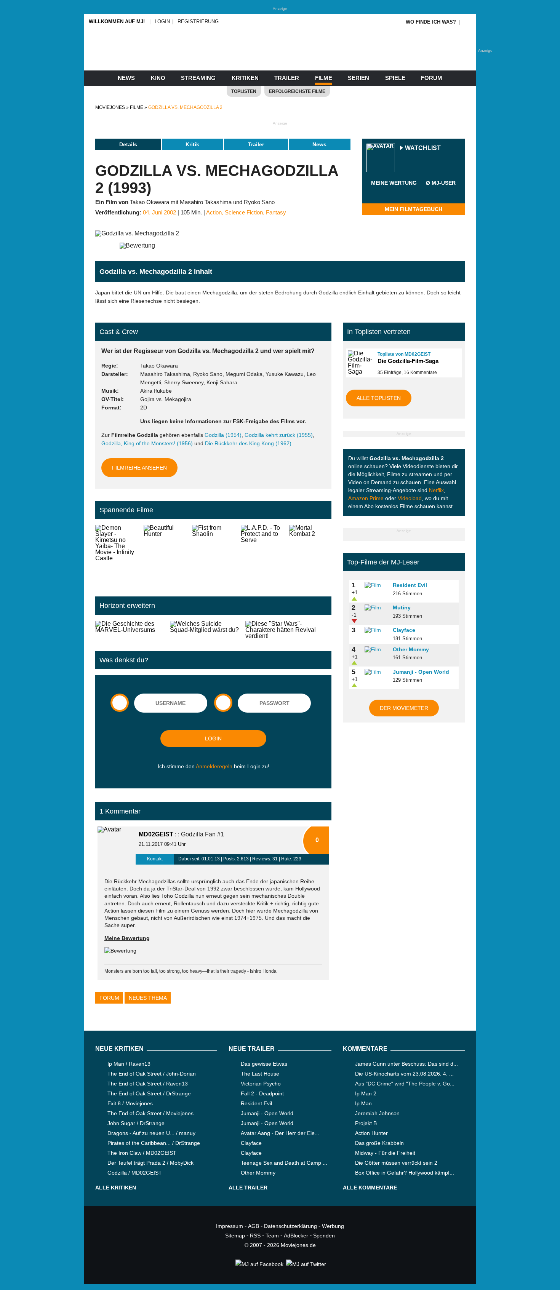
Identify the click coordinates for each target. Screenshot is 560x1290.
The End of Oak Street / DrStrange (149, 1093)
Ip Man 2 (365, 1093)
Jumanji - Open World (421, 672)
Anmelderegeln (214, 766)
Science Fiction (244, 212)
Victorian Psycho (261, 1084)
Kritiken (245, 78)
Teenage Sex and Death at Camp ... (284, 1163)
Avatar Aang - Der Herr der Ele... (280, 1133)
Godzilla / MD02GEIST (134, 1173)
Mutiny (402, 607)
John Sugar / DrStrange (136, 1123)
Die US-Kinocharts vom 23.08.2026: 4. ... (404, 1074)
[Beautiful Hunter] (165, 554)
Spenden (324, 1235)
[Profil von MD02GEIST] (117, 845)
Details (128, 144)
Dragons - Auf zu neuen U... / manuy (151, 1133)
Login (162, 21)
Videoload (410, 498)
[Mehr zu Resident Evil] (376, 585)
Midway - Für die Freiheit (385, 1153)
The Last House (260, 1074)
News (126, 78)
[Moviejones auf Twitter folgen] (305, 1264)
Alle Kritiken (115, 1187)
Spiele (395, 78)
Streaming (198, 78)
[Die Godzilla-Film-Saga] (359, 362)
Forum (431, 78)
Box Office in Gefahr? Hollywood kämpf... (404, 1173)
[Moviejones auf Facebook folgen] (258, 1264)
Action (214, 212)
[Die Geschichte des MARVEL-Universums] (129, 630)
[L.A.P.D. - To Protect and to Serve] (262, 554)
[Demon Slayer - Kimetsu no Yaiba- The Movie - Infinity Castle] (116, 554)
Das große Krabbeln (379, 1143)
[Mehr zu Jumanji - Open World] (376, 672)
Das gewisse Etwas (264, 1064)
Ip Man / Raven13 (128, 1064)
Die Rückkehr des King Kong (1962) (248, 443)
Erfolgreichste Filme (297, 91)
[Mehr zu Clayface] (376, 630)
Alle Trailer (248, 1187)
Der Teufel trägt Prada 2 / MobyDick (150, 1163)
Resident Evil (410, 585)
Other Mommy (411, 649)
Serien (358, 78)
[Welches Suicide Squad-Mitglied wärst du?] (204, 630)
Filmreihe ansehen (139, 468)
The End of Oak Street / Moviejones (150, 1113)
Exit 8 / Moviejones (130, 1103)
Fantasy (276, 212)
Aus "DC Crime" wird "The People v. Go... (404, 1084)
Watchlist (423, 148)
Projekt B (366, 1123)
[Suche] (467, 22)
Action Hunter (371, 1133)
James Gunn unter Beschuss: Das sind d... (406, 1064)
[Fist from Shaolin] (213, 554)
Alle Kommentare (370, 1187)
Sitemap (235, 1235)
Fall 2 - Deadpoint (262, 1093)
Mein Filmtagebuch (413, 209)
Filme (323, 78)
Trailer (286, 78)
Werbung (333, 1226)
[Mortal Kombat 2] (310, 554)
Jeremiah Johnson (377, 1113)
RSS (255, 1235)
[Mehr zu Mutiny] (376, 607)
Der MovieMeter (404, 708)
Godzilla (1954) (223, 435)
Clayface (404, 630)
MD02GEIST (156, 834)
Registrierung (198, 21)
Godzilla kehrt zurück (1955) (279, 435)
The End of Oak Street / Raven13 (147, 1084)
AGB (253, 1226)
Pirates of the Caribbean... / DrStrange (153, 1143)
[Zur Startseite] (280, 57)
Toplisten (243, 91)
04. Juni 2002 (159, 212)
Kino (158, 78)
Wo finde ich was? (431, 22)
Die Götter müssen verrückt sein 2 (396, 1163)
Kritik (192, 144)
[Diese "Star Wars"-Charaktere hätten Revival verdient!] (288, 630)
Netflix (436, 490)
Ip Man (363, 1103)
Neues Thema (148, 998)
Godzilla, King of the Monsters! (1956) (147, 443)
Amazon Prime (366, 498)
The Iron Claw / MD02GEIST (141, 1153)
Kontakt (155, 859)
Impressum (229, 1226)
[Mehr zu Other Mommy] (376, 649)
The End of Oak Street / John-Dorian (151, 1074)
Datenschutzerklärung (290, 1226)
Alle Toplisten (379, 398)
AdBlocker (296, 1235)
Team (272, 1235)
